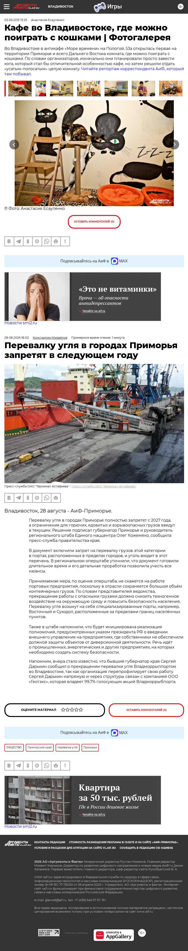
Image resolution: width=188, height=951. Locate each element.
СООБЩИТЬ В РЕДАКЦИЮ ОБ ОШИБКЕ (146, 848)
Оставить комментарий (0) (94, 221)
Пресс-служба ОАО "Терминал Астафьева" (103, 486)
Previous (14, 144)
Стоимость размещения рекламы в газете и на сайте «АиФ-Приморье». (123, 842)
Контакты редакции (49, 842)
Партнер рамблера (76, 932)
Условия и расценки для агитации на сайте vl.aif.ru (75, 848)
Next (174, 144)
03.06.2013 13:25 (15, 20)
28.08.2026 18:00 (16, 337)
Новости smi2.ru (20, 323)
